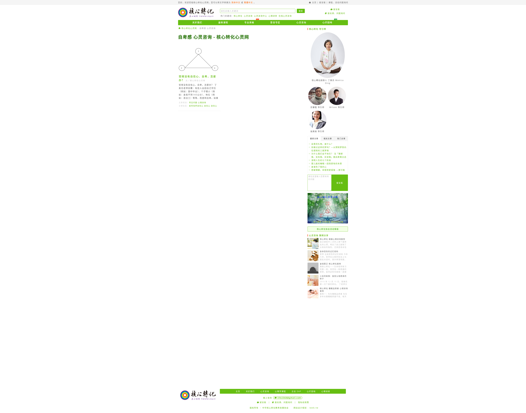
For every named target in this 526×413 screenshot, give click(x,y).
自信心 (207, 106)
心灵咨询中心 (260, 16)
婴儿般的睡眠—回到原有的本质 (326, 163)
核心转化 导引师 (317, 29)
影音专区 (275, 22)
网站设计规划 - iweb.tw (306, 407)
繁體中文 (248, 2)
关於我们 (197, 22)
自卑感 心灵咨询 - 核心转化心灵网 (213, 37)
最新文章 (314, 138)
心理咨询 (202, 102)
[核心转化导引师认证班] (328, 222)
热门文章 (341, 138)
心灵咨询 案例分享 (318, 235)
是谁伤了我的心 (319, 166)
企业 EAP (296, 391)
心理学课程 (280, 391)
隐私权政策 (303, 402)
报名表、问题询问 (336, 13)
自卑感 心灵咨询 (207, 28)
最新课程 (223, 22)
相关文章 (328, 138)
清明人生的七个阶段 (321, 160)
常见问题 (193, 102)
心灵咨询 (248, 16)
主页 (313, 2)
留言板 (322, 2)
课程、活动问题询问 (338, 2)
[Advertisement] (241, 138)
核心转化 (238, 16)
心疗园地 (327, 22)
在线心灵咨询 (285, 16)
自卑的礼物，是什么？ (322, 144)
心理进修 (272, 16)
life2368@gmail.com (289, 397)
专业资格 (249, 22)
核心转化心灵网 (196, 12)
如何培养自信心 (196, 106)
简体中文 (235, 2)
